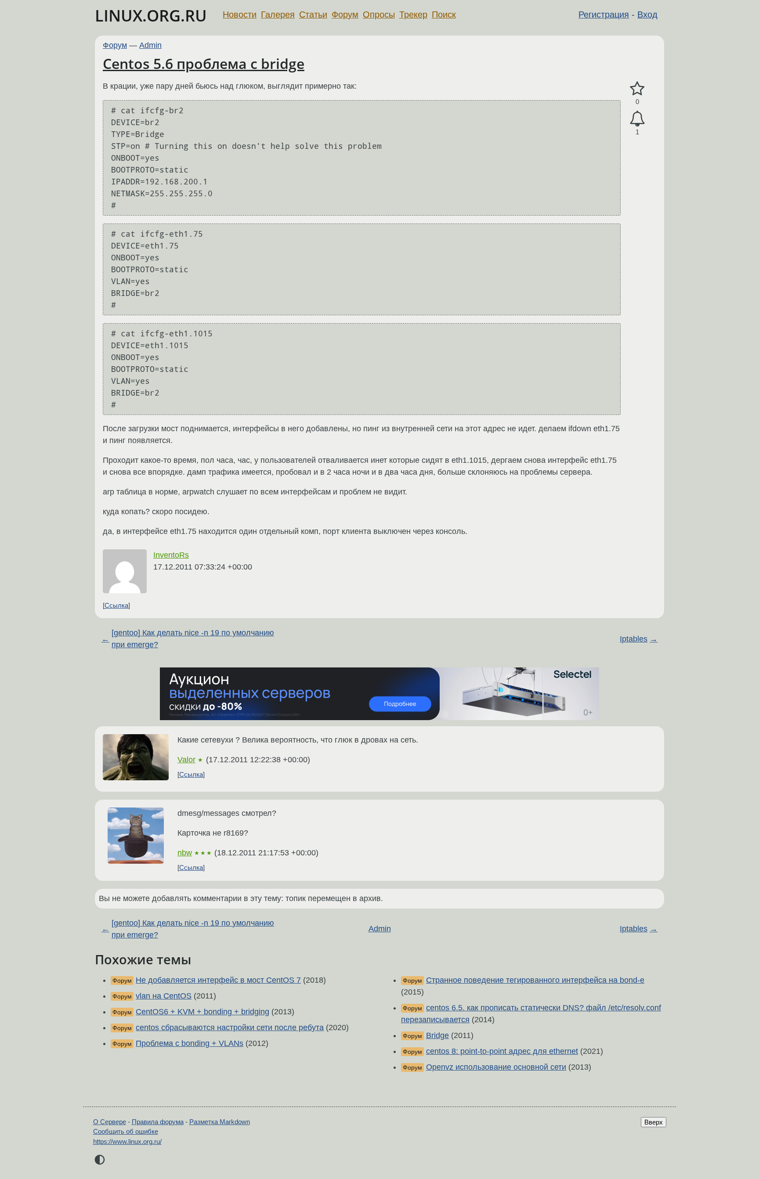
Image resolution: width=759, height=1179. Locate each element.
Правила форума (158, 1121)
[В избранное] (637, 89)
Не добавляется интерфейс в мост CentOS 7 (218, 980)
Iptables (633, 639)
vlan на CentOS (164, 996)
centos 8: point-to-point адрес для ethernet (502, 1051)
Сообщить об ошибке (125, 1131)
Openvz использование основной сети (496, 1067)
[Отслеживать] (637, 119)
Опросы (379, 14)
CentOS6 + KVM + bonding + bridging (202, 1011)
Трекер (413, 14)
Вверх (653, 1122)
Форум (345, 14)
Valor (186, 759)
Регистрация (603, 14)
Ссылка (116, 605)
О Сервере (109, 1121)
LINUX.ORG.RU (151, 15)
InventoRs (171, 555)
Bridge (437, 1035)
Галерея (278, 14)
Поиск (444, 14)
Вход (647, 14)
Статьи (313, 14)
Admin (150, 45)
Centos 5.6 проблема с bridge (203, 63)
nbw (184, 852)
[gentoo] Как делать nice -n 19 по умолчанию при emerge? (193, 638)
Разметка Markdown (219, 1121)
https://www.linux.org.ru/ (127, 1141)
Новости (240, 14)
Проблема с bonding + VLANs (189, 1043)
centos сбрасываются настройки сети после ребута (230, 1027)
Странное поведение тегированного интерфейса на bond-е (535, 980)
